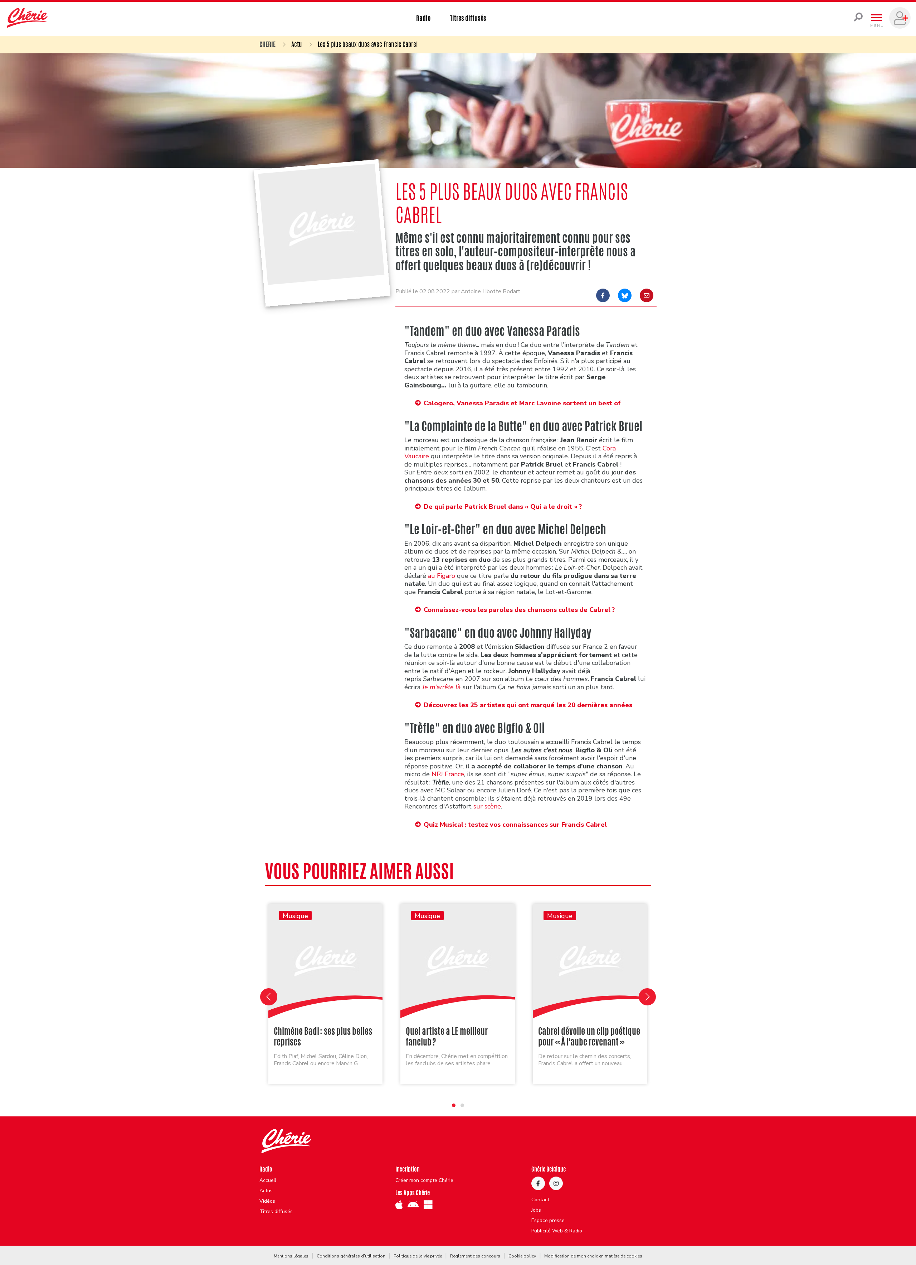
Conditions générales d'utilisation (351, 1256)
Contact (540, 1200)
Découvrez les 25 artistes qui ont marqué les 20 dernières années (528, 705)
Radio (423, 18)
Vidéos (267, 1201)
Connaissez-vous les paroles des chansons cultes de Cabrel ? (519, 609)
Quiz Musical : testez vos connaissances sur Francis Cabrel (515, 824)
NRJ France (448, 774)
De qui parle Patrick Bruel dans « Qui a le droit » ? (503, 506)
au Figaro (441, 575)
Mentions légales (291, 1256)
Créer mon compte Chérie (424, 1180)
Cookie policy (522, 1256)
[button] (453, 1105)
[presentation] (268, 996)
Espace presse (548, 1220)
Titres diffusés (468, 18)
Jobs (536, 1210)
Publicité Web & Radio (556, 1231)
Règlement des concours (475, 1256)
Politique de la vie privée (418, 1256)
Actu (296, 44)
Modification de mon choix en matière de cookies (593, 1256)
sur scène (487, 806)
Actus (266, 1191)
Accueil (267, 1180)
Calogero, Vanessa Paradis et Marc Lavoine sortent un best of (522, 403)
